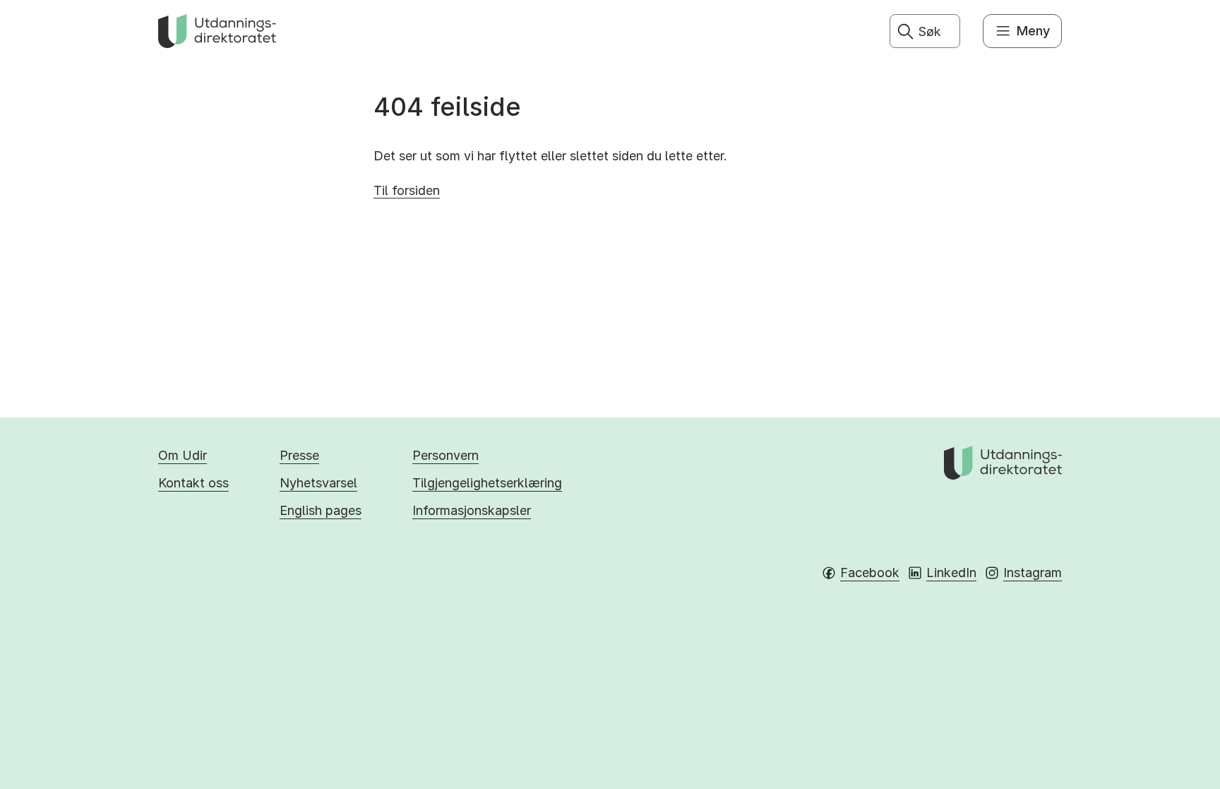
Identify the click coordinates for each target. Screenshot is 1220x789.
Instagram (1032, 572)
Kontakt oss (193, 482)
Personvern (445, 455)
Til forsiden (406, 190)
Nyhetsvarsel (318, 482)
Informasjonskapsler (471, 510)
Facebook (869, 572)
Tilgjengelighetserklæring (487, 482)
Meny (1033, 30)
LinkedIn (951, 572)
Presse (299, 455)
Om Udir (182, 455)
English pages (320, 510)
